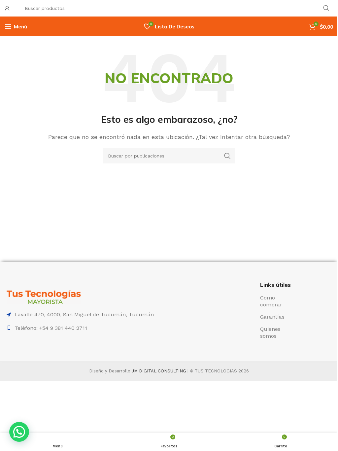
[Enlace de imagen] (44, 297)
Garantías (272, 317)
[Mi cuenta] (7, 8)
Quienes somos (270, 332)
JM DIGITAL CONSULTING (159, 370)
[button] (19, 432)
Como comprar (271, 301)
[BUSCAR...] (326, 8)
